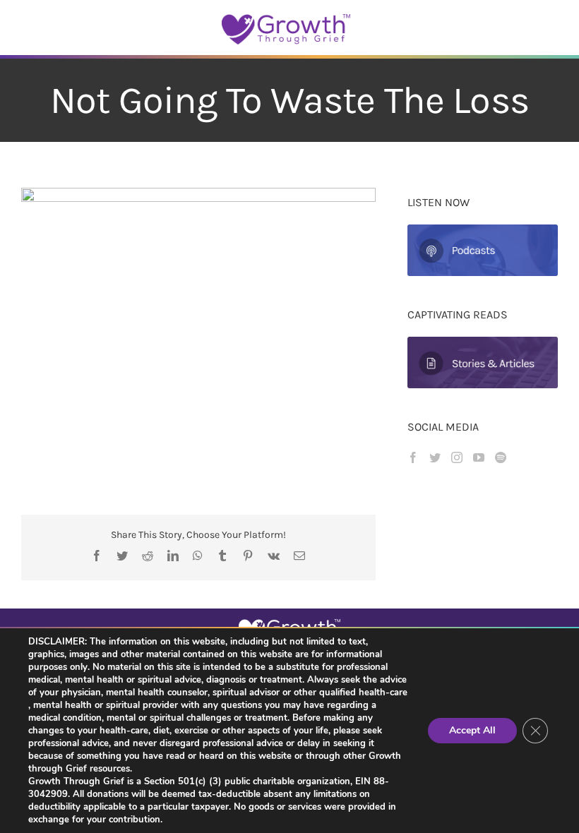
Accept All (472, 730)
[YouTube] (478, 457)
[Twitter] (435, 457)
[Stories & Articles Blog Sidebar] (482, 342)
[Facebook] (413, 457)
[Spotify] (500, 457)
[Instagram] (456, 457)
